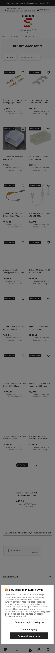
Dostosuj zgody (29, 629)
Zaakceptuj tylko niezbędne (29, 622)
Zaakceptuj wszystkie (29, 636)
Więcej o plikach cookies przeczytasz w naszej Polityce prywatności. (27, 614)
